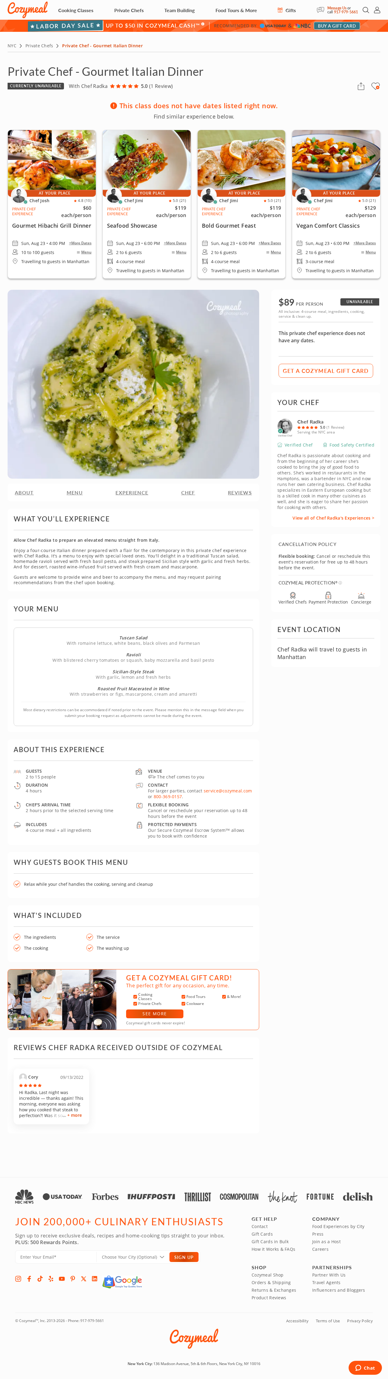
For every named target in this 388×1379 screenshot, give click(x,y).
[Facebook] (29, 1279)
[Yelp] (51, 1279)
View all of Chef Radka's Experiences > (333, 518)
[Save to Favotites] (378, 87)
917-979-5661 (346, 12)
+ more (74, 1115)
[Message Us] (322, 10)
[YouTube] (62, 1279)
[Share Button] (361, 86)
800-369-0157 (168, 796)
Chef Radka (310, 421)
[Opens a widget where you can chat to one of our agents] (365, 1368)
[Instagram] (18, 1279)
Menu (86, 252)
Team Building (179, 10)
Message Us (336, 8)
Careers (320, 1249)
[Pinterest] (73, 1279)
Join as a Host (326, 1241)
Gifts (290, 10)
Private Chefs (129, 10)
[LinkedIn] (95, 1279)
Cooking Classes (75, 10)
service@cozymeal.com (228, 791)
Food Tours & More (236, 10)
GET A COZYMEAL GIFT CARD (326, 370)
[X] (84, 1279)
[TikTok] (40, 1279)
